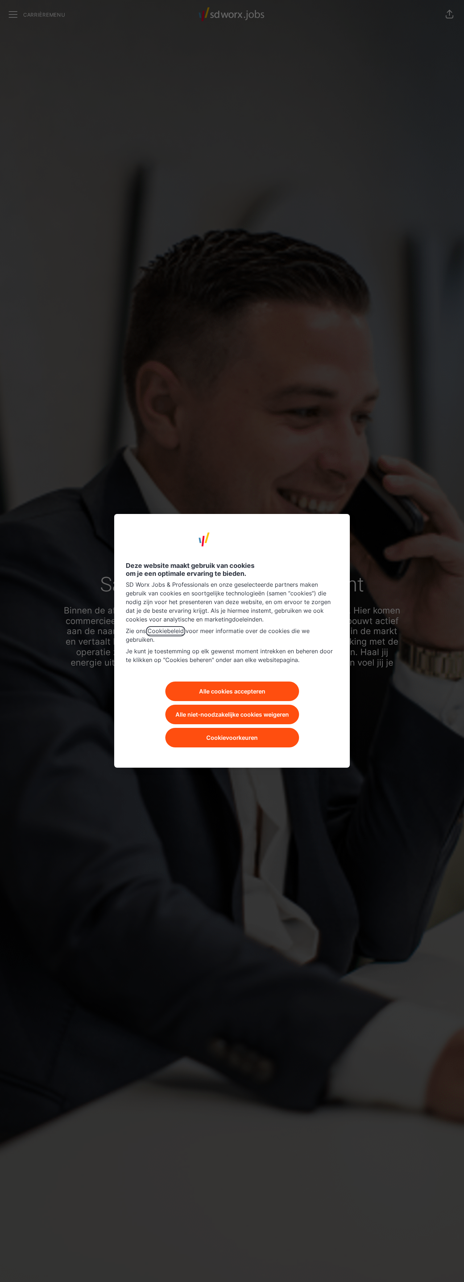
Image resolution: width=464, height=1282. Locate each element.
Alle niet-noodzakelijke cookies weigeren (232, 714)
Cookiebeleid (166, 631)
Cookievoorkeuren (232, 738)
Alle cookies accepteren (232, 691)
